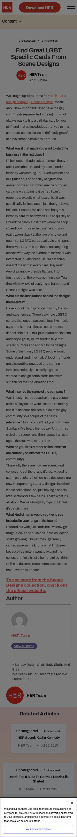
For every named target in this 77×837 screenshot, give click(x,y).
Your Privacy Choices (39, 829)
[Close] (72, 802)
